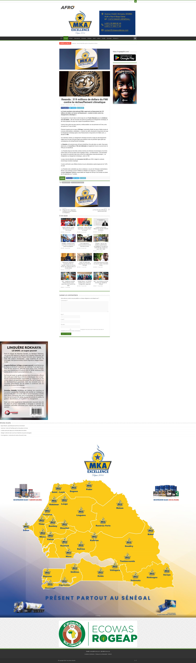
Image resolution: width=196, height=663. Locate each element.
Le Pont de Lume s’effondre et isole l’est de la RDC (100, 210)
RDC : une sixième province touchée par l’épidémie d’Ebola (101, 283)
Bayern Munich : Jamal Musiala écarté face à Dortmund (68, 229)
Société (103, 38)
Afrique (71, 38)
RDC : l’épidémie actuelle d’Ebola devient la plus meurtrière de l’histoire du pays (68, 283)
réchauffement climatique (77, 182)
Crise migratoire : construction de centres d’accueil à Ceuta (84, 245)
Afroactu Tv (115, 38)
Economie (84, 38)
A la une (66, 38)
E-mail (62, 319)
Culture (98, 38)
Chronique (109, 38)
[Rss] (135, 660)
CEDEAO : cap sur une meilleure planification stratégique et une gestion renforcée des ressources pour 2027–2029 (101, 246)
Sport (94, 38)
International (77, 38)
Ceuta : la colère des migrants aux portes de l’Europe (84, 264)
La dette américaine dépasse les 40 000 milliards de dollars (101, 229)
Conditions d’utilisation (89, 654)
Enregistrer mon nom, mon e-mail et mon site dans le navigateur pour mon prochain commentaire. (82, 330)
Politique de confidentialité (101, 654)
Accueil (61, 38)
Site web (63, 324)
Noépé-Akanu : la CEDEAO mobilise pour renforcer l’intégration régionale (84, 283)
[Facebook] (136, 660)
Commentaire (64, 300)
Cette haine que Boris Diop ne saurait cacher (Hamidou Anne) (101, 264)
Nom (62, 314)
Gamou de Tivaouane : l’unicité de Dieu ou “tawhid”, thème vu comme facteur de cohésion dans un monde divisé (68, 265)
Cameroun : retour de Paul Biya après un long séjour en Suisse (85, 229)
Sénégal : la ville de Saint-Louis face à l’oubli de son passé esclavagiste (86, 43)
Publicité (110, 654)
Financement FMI (66, 182)
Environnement (82, 104)
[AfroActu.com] (67, 7)
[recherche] (135, 1)
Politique (89, 38)
